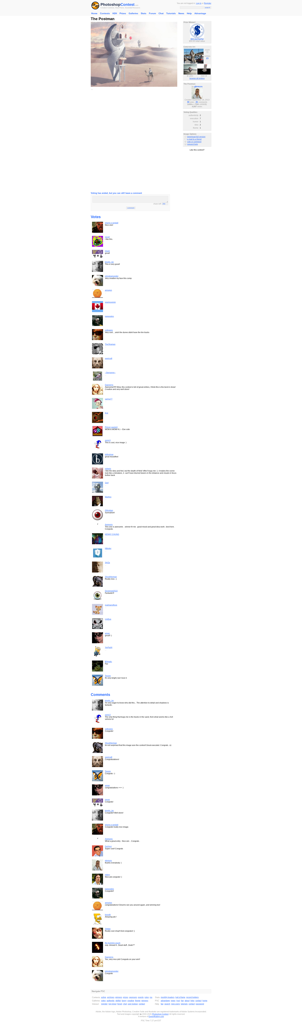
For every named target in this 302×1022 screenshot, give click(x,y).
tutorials (184, 1004)
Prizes (123, 13)
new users (175, 1004)
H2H (114, 13)
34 (188, 102)
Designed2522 (111, 591)
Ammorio (109, 524)
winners (118, 997)
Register (207, 3)
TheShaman (110, 344)
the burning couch (112, 943)
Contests (105, 13)
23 (207, 58)
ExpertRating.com (156, 1016)
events (141, 997)
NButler (108, 548)
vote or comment (194, 142)
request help (192, 144)
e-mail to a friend (194, 139)
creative (130, 1001)
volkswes (109, 330)
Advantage (200, 13)
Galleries (133, 13)
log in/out (112, 1004)
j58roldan (109, 510)
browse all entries (197, 78)
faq (182, 1001)
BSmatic (108, 662)
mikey (107, 875)
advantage (165, 1001)
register (104, 1004)
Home (94, 13)
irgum (107, 251)
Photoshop (110, 4)
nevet (107, 237)
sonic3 (108, 440)
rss (151, 997)
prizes (125, 997)
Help (189, 13)
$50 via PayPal (197, 39)
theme (137, 1001)
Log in (198, 3)
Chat (161, 13)
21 (197, 102)
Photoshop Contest (160, 1014)
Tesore (108, 676)
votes (103, 1001)
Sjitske (108, 929)
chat (125, 1004)
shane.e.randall (111, 223)
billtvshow (109, 454)
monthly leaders (167, 997)
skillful (118, 1001)
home (204, 1001)
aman (107, 633)
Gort (107, 483)
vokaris (108, 469)
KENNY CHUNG (112, 534)
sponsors (133, 997)
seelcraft (108, 358)
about (187, 1001)
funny (124, 1001)
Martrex (108, 497)
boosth (108, 915)
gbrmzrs (108, 860)
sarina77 (108, 399)
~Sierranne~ (110, 373)
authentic (111, 1001)
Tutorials (171, 13)
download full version (196, 137)
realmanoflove (111, 605)
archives (110, 997)
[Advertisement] (134, 115)
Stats (143, 13)
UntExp (108, 619)
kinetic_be (109, 262)
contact (142, 1004)
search (167, 1004)
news (173, 1001)
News (181, 13)
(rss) (178, 1001)
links (192, 1001)
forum (119, 1004)
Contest (127, 4)
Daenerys (109, 385)
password (200, 1004)
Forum (152, 13)
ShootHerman (111, 577)
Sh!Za (107, 563)
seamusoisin (110, 302)
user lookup (133, 1004)
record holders (192, 997)
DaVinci (108, 846)
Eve (106, 413)
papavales (109, 316)
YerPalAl (108, 647)
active (103, 997)
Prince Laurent (111, 427)
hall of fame (180, 997)
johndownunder (111, 276)
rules (147, 997)
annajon (108, 290)
